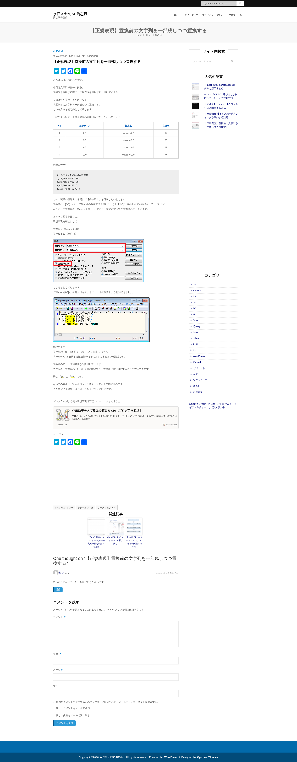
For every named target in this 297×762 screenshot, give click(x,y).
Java (195, 320)
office (196, 338)
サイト (56, 685)
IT (169, 15)
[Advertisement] (116, 476)
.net (195, 284)
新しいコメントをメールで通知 (73, 708)
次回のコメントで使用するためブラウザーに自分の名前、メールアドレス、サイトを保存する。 (108, 702)
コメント (59, 617)
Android (197, 290)
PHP (195, 344)
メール (58, 669)
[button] (98, 260)
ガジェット (199, 368)
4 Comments (91, 56)
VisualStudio (64, 508)
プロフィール (235, 15)
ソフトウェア (200, 380)
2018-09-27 (61, 56)
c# (194, 302)
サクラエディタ (85, 508)
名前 (57, 653)
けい (61, 572)
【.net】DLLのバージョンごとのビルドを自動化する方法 (134, 542)
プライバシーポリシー (213, 15)
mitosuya (75, 56)
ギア (195, 374)
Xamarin (197, 362)
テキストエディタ (107, 508)
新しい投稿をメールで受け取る (73, 715)
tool (195, 350)
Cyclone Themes (207, 757)
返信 (58, 589)
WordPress (199, 356)
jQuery (196, 326)
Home (139, 35)
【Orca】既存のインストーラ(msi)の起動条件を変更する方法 (96, 542)
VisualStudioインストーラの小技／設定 (115, 540)
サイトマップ (191, 15)
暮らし (177, 15)
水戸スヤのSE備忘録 (112, 757)
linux (195, 332)
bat (194, 296)
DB (194, 308)
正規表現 (157, 35)
